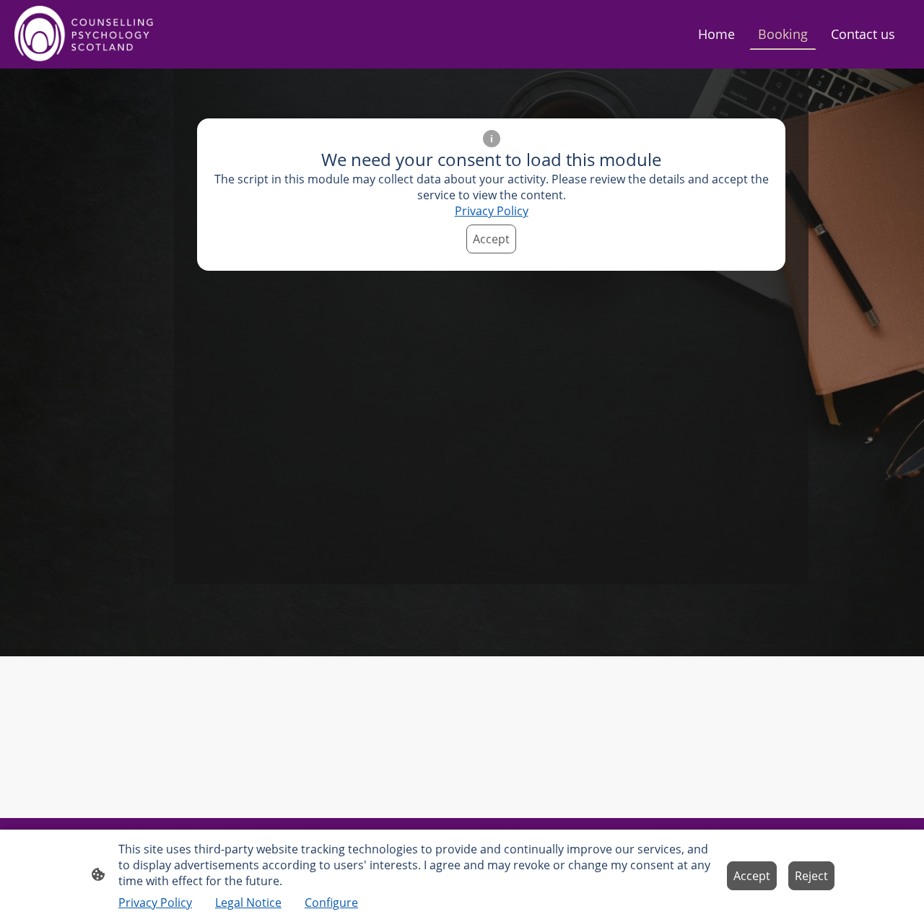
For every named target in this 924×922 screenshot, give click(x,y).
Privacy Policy (491, 211)
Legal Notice (248, 902)
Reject (811, 876)
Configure (331, 902)
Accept (491, 239)
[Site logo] (86, 34)
